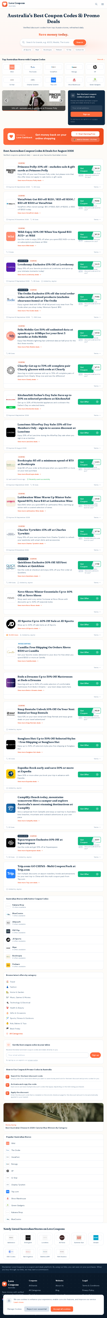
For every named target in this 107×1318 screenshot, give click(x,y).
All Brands (33, 1285)
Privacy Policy (88, 1290)
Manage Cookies (14, 1309)
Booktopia (48, 50)
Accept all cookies (61, 1309)
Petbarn (59, 50)
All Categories (35, 1290)
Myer (37, 50)
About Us (60, 1285)
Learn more (18, 1302)
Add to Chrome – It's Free (87, 139)
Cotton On (80, 50)
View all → (101, 59)
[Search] (96, 4)
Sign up (86, 114)
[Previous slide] (6, 100)
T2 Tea (68, 50)
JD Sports (27, 50)
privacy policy (33, 1060)
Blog (57, 1290)
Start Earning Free (87, 134)
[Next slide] (61, 100)
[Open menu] (102, 4)
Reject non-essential (37, 1309)
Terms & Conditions (90, 1285)
